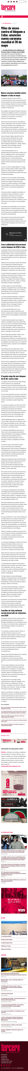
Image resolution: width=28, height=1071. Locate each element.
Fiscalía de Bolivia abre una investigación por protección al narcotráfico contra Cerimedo (13, 851)
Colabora (4, 1056)
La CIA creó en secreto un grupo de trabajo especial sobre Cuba (14, 720)
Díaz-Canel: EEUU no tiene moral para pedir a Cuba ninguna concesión (13, 708)
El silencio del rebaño (6, 939)
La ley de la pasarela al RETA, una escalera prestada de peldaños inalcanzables (12, 1005)
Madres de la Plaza (6, 949)
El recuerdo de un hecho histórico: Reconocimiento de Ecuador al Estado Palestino (14, 974)
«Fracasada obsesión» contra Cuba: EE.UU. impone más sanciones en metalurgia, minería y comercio (13, 712)
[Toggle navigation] (2, 16)
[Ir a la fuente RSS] (16, 2)
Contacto (4, 1054)
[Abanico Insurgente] (14, 818)
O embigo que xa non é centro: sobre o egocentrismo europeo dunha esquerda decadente (11, 987)
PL (1, 23)
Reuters (3, 752)
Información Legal (7, 1061)
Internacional (7, 23)
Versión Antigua (6, 1062)
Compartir (6, 731)
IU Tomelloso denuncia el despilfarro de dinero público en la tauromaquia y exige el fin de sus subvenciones (13, 866)
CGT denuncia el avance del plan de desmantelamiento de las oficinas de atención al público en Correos (13, 873)
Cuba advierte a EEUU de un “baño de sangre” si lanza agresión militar (12, 725)
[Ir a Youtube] (14, 2)
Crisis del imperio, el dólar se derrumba (11, 1024)
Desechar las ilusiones (7, 993)
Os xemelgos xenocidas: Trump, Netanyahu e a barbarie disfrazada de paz (13, 999)
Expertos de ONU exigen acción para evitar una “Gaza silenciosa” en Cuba (12, 716)
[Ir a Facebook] (8, 2)
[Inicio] (8, 7)
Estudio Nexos (20, 1068)
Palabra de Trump (6, 946)
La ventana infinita (6, 936)
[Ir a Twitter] (11, 2)
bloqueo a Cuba (5, 735)
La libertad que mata (6, 942)
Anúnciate (4, 1057)
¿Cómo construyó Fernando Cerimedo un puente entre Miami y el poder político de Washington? (12, 1019)
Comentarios (5, 1059)
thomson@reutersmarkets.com (10, 766)
